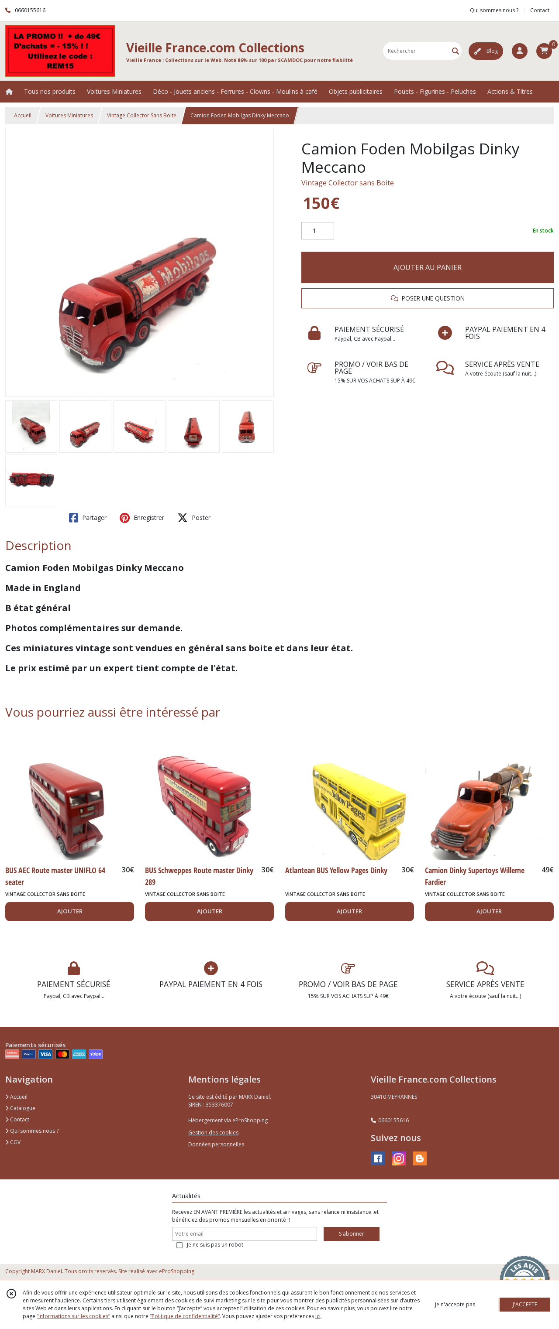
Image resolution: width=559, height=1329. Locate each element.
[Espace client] (519, 51)
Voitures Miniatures (69, 115)
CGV (15, 1142)
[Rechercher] (455, 50)
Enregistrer (148, 517)
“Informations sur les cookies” (73, 1316)
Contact (539, 10)
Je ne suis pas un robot (215, 1244)
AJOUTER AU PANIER (427, 267)
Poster (200, 517)
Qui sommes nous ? (34, 1130)
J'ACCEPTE (525, 1304)
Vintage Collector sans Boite (347, 183)
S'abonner (351, 1233)
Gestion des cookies (213, 1132)
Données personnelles (216, 1144)
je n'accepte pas (455, 1304)
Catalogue (22, 1108)
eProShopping (176, 1271)
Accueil (22, 115)
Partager (93, 517)
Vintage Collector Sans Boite (141, 115)
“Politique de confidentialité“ (185, 1316)
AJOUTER (70, 911)
